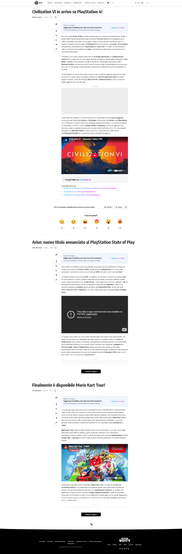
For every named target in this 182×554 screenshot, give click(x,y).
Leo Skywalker (36, 390)
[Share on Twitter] (56, 35)
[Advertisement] (94, 101)
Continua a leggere (91, 371)
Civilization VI (85, 179)
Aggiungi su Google (117, 27)
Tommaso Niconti (37, 533)
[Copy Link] (56, 49)
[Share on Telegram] (56, 44)
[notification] (136, 3)
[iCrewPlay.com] (38, 3)
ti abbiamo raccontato (84, 553)
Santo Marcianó (37, 247)
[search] (139, 3)
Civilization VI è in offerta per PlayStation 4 (79, 192)
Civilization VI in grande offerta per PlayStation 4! (82, 195)
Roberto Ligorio (37, 17)
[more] (113, 3)
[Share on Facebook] (56, 31)
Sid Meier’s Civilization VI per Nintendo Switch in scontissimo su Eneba (90, 188)
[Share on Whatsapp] (56, 40)
